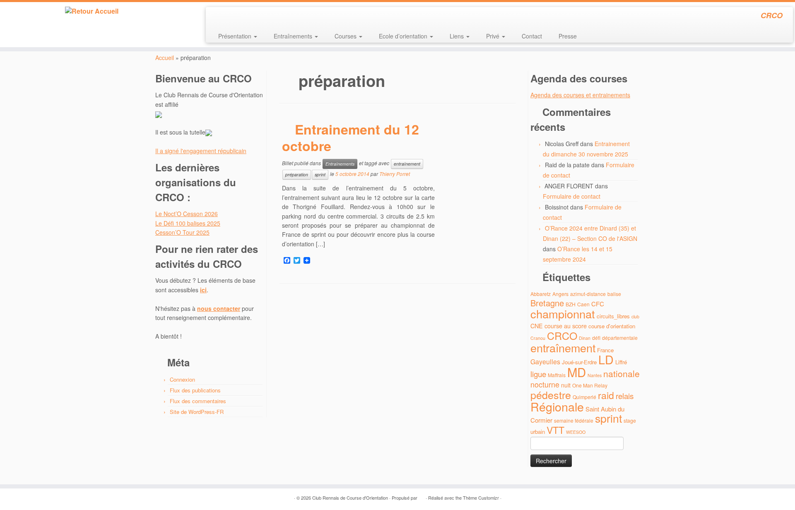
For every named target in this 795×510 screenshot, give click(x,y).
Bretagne (547, 303)
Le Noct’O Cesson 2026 (186, 213)
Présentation (235, 36)
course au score (565, 325)
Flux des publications (195, 390)
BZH (571, 304)
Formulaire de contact (571, 196)
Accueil (164, 57)
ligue (538, 373)
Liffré (621, 362)
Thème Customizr (481, 497)
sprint (320, 174)
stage (630, 420)
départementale (620, 337)
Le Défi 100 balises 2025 (187, 223)
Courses (346, 36)
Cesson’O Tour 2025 (182, 232)
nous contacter (218, 308)
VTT (555, 430)
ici (203, 290)
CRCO (562, 335)
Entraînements (294, 36)
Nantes (595, 375)
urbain (537, 431)
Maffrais (557, 374)
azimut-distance (588, 293)
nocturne (544, 384)
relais (625, 395)
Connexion (182, 379)
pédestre (550, 394)
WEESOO (575, 432)
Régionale (557, 406)
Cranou (537, 338)
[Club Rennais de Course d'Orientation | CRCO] (91, 11)
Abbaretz (540, 293)
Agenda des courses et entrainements (580, 95)
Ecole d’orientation (404, 36)
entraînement (407, 164)
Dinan (584, 338)
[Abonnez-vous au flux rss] (217, 16)
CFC (597, 303)
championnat (562, 314)
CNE (536, 325)
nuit (566, 384)
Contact (532, 36)
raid (606, 395)
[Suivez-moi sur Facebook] (240, 16)
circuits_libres (613, 316)
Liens (457, 36)
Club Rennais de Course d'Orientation (350, 497)
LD (606, 359)
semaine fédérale (573, 420)
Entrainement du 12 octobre (350, 137)
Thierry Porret (394, 174)
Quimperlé (584, 396)
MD (576, 371)
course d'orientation (611, 326)
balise (614, 293)
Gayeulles (545, 361)
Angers (560, 293)
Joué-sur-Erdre (579, 362)
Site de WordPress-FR (197, 412)
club (635, 316)
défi (596, 337)
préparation (296, 174)
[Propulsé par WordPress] (421, 496)
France (605, 350)
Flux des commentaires (198, 401)
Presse (568, 36)
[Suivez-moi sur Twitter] (228, 16)
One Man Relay (589, 385)
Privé (493, 36)
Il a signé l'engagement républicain (200, 151)
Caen (583, 304)
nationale (621, 373)
